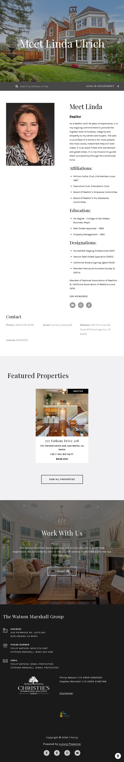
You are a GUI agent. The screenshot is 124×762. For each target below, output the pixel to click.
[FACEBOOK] (89, 305)
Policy (74, 737)
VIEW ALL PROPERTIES (62, 479)
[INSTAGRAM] (81, 305)
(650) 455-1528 (44, 652)
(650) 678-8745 (24, 325)
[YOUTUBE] (73, 305)
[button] (102, 86)
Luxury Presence (70, 744)
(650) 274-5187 (39, 648)
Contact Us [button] (62, 571)
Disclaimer (66, 693)
